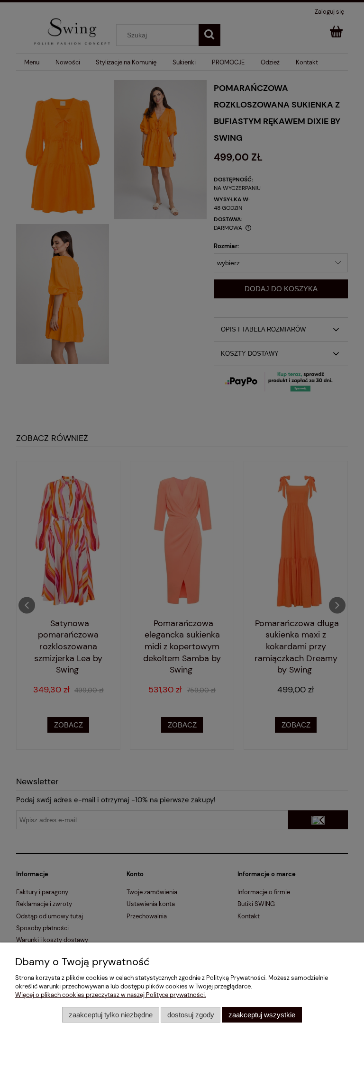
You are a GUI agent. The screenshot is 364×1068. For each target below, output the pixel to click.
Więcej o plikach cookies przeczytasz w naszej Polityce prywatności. (110, 995)
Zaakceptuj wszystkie (261, 1015)
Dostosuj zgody (190, 1015)
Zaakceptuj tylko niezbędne (111, 1015)
